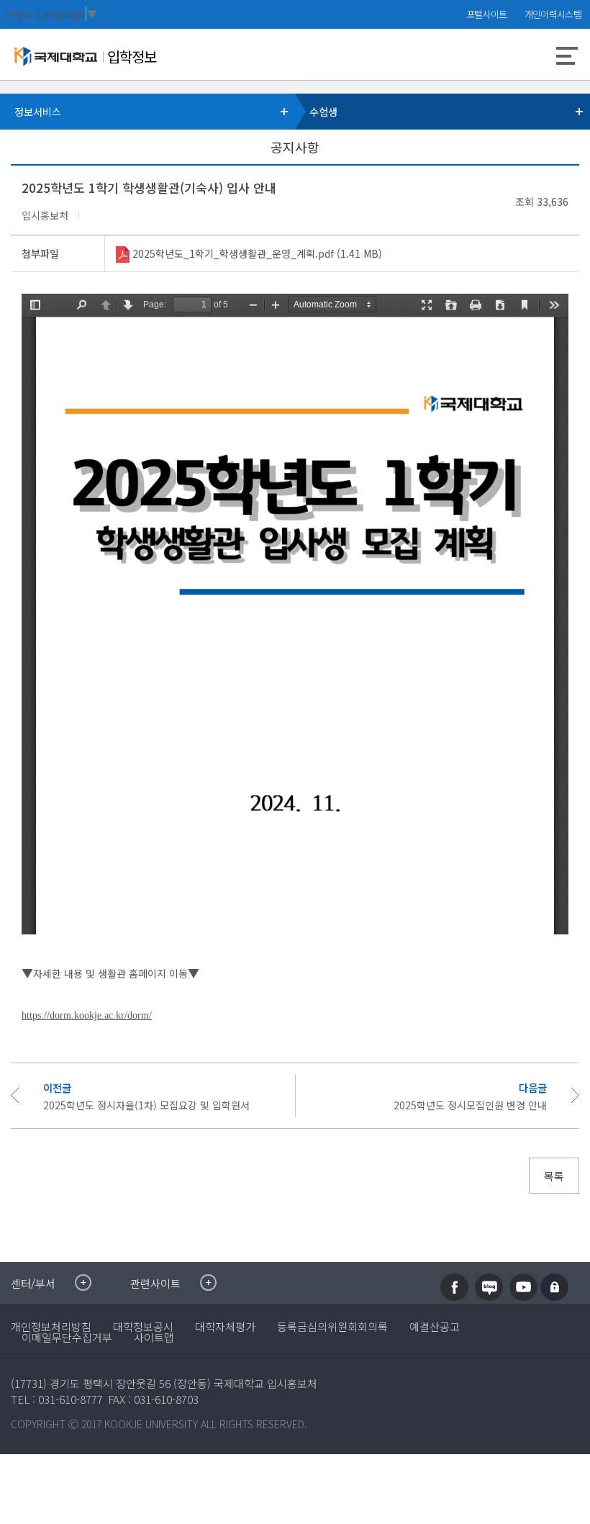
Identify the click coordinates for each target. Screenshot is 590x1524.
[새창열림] (454, 1287)
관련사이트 (155, 1283)
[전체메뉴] (567, 57)
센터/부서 (33, 1283)
